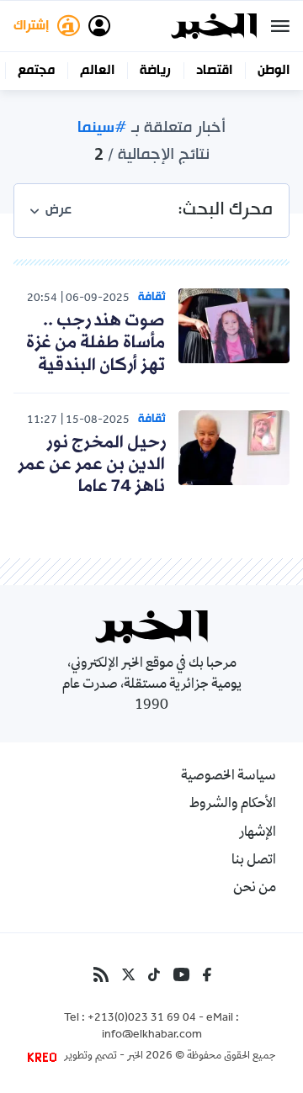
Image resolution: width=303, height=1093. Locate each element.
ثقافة (152, 297)
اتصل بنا (253, 861)
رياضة (155, 70)
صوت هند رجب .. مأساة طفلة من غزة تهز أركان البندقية (95, 343)
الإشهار (257, 833)
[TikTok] (154, 974)
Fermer (280, 26)
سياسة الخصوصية (228, 776)
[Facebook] (207, 974)
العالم (97, 70)
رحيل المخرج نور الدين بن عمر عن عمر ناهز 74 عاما (91, 465)
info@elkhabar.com (152, 1036)
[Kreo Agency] (44, 1057)
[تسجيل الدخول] (99, 26)
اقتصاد (214, 70)
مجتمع (36, 70)
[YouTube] (181, 974)
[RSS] (101, 974)
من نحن (254, 888)
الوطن (274, 70)
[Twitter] (128, 974)
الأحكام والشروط (232, 804)
